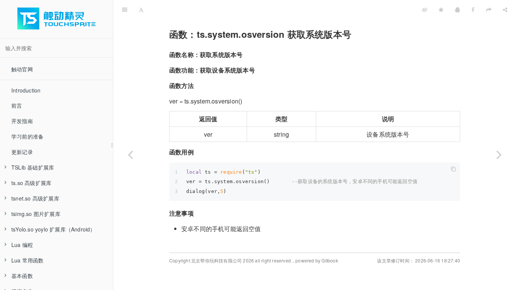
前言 (16, 105)
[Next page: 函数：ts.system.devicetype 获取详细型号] (499, 154)
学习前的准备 (27, 136)
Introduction (25, 90)
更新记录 (22, 152)
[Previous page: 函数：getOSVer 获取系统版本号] (130, 154)
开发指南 (22, 121)
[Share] (505, 9)
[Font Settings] (141, 9)
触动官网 (22, 69)
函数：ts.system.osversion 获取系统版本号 (298, 9)
